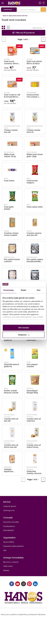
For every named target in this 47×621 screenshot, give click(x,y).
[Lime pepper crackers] (35, 353)
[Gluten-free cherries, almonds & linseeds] (35, 458)
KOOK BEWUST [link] (8, 530)
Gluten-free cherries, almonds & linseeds (34, 472)
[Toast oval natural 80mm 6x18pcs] (35, 50)
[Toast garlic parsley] (12, 196)
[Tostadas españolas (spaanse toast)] (12, 458)
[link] (19, 3)
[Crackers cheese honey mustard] (12, 222)
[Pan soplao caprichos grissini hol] (12, 275)
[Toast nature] (12, 170)
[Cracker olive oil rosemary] (35, 406)
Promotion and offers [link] (11, 522)
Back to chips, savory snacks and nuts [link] (15, 16)
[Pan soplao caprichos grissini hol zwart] (35, 275)
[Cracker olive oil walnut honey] (35, 432)
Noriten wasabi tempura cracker (11, 392)
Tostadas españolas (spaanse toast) (10, 470)
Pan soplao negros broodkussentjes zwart (35, 260)
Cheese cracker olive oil (33, 131)
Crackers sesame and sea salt (34, 234)
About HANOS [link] (8, 542)
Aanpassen (22, 335)
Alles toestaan (23, 328)
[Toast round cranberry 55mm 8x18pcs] (12, 50)
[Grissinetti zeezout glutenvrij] (12, 353)
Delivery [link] (6, 570)
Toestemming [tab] (8, 290)
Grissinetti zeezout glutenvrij (11, 365)
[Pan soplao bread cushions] (12, 248)
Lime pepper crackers (32, 365)
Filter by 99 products (25, 32)
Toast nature (9, 181)
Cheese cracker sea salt (11, 131)
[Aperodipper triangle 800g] (35, 380)
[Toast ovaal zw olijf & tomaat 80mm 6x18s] (12, 84)
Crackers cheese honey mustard (11, 234)
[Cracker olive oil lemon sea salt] (12, 432)
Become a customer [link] (10, 562)
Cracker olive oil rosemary (34, 420)
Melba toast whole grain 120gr (35, 155)
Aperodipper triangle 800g (32, 392)
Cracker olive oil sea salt (11, 420)
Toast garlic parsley (9, 208)
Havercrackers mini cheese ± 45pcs (33, 96)
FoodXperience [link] (9, 526)
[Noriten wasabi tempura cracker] (12, 380)
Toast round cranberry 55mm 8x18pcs (11, 62)
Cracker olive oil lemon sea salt (11, 446)
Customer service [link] (9, 506)
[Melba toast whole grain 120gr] (35, 143)
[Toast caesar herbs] (35, 196)
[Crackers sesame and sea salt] (35, 222)
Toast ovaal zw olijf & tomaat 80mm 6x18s (12, 96)
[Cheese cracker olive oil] (35, 117)
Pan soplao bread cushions (12, 260)
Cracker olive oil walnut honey (34, 446)
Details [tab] (23, 290)
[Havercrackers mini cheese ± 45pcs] (35, 84)
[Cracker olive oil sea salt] (12, 406)
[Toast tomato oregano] (35, 170)
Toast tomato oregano (32, 182)
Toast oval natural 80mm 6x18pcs (34, 62)
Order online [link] (8, 566)
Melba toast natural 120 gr (10, 155)
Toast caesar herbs (35, 207)
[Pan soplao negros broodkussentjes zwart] (35, 248)
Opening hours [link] (8, 510)
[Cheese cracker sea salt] (12, 117)
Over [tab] (38, 290)
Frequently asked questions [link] (13, 546)
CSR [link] (4, 550)
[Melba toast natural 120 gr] (12, 143)
